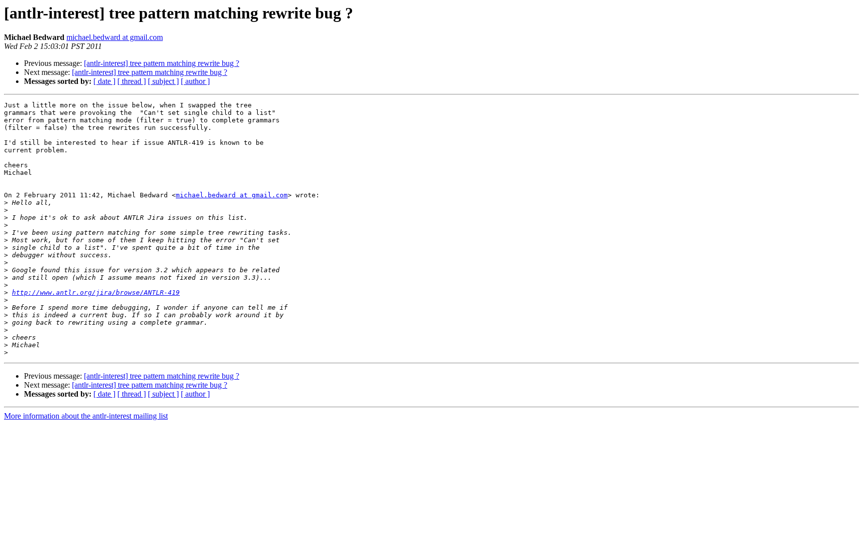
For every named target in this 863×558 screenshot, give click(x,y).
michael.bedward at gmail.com (114, 37)
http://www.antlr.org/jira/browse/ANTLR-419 (96, 292)
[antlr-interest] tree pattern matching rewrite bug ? (161, 63)
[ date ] (104, 81)
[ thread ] (131, 81)
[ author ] (195, 81)
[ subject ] (163, 81)
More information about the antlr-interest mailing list (86, 416)
